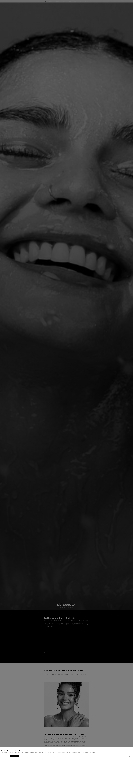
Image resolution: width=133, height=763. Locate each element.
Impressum (7, 758)
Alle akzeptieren (14, 756)
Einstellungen (128, 756)
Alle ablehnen (5, 756)
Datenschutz (3, 758)
